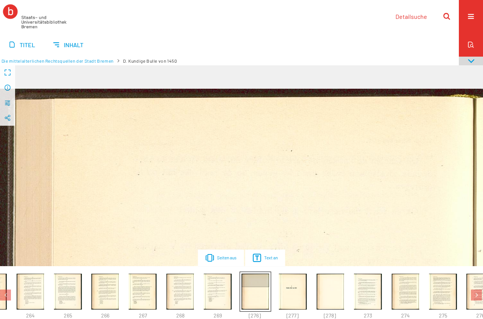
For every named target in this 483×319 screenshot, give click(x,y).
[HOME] (34, 16)
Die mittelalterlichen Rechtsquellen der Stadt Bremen (58, 60)
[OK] (447, 16)
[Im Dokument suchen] (471, 44)
